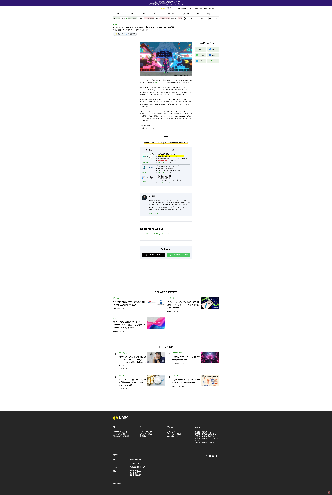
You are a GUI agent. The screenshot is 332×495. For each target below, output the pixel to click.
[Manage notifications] (329, 492)
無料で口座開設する (164, 162)
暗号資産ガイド (211, 14)
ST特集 (191, 8)
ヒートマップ (214, 18)
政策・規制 (186, 14)
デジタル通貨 (198, 8)
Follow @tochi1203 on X (155, 213)
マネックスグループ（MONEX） (150, 234)
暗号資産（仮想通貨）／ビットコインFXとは (206, 439)
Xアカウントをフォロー (155, 255)
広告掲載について (172, 436)
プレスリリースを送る (174, 434)
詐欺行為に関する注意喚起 (121, 436)
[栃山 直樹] (144, 197)
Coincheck (145, 162)
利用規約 (143, 436)
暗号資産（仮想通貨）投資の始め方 (206, 434)
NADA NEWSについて (120, 432)
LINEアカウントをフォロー (180, 254)
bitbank (144, 172)
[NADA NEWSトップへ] (166, 8)
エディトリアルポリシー (147, 432)
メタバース (165, 234)
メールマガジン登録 (119, 434)
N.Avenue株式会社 (136, 459)
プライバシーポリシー (147, 434)
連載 (198, 14)
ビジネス (144, 14)
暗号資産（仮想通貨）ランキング (205, 442)
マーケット (157, 14)
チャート (193, 18)
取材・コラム (171, 14)
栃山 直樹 (118, 30)
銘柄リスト (204, 18)
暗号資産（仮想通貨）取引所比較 (205, 436)
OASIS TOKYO (160, 82)
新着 (118, 14)
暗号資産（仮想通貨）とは (203, 432)
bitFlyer (144, 181)
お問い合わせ (171, 432)
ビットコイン (130, 14)
